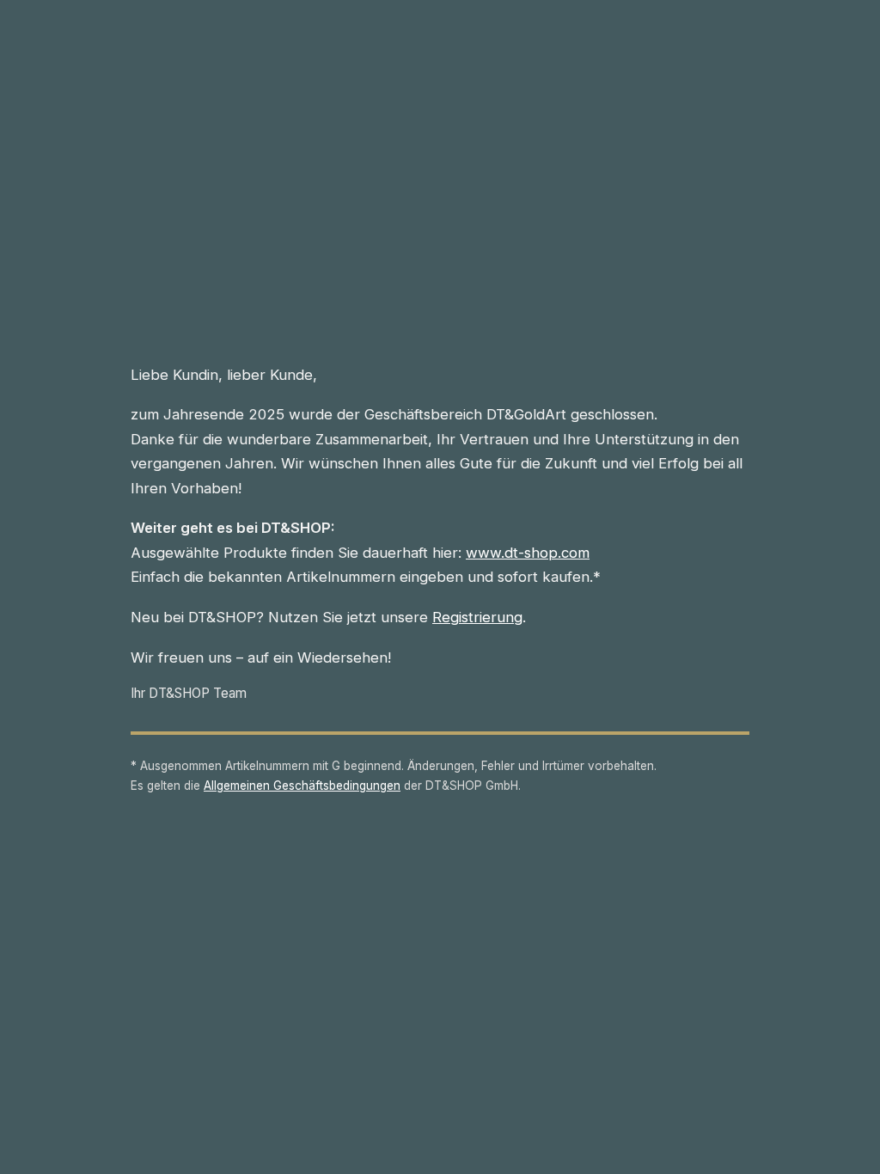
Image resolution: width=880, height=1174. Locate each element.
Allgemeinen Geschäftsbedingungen (302, 785)
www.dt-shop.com (528, 552)
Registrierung (477, 617)
